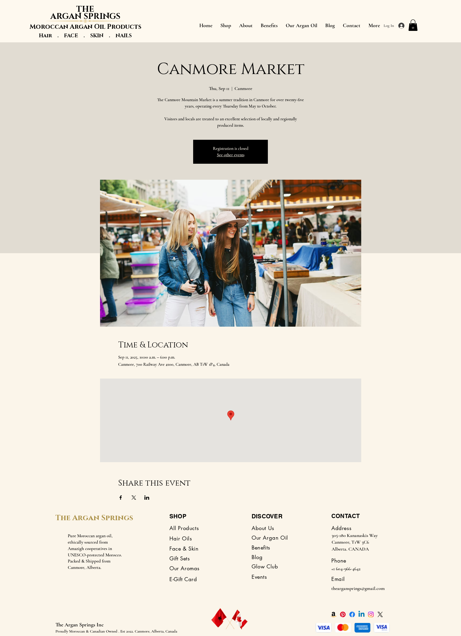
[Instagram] (371, 614)
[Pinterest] (343, 614)
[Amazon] (333, 614)
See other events (230, 155)
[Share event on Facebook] (120, 497)
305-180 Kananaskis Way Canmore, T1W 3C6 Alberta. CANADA (355, 542)
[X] (380, 614)
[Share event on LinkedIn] (146, 497)
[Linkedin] (361, 614)
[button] (413, 25)
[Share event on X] (133, 497)
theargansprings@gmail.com (358, 588)
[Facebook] (352, 614)
